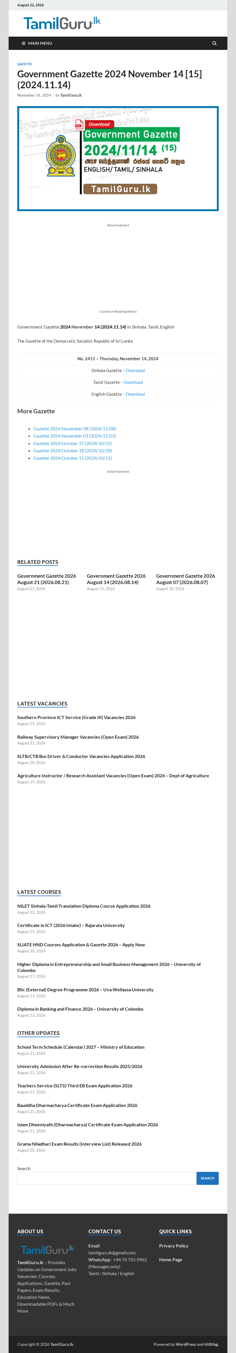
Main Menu (40, 43)
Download (135, 370)
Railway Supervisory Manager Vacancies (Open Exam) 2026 (78, 737)
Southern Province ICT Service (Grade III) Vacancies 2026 (76, 717)
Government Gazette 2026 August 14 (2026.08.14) (116, 579)
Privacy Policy (174, 1245)
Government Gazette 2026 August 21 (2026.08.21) (46, 579)
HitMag (211, 1344)
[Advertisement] (118, 268)
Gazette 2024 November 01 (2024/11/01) (74, 435)
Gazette (24, 64)
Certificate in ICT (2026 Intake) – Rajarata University (71, 925)
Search (24, 1168)
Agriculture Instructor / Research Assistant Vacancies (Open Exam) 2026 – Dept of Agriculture (113, 775)
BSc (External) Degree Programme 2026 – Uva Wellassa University (85, 989)
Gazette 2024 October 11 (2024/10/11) (72, 458)
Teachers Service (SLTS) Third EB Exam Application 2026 (74, 1085)
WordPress (186, 1344)
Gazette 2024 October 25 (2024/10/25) (72, 443)
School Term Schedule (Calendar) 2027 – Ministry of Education (80, 1047)
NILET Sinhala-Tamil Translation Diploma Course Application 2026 (84, 906)
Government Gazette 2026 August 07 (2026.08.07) (185, 579)
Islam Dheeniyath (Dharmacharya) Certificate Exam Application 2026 (87, 1124)
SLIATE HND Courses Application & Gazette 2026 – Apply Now (81, 944)
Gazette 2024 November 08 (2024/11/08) (74, 428)
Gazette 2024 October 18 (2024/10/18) (72, 450)
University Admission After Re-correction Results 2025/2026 (79, 1066)
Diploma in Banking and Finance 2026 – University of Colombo (80, 1009)
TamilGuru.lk (71, 95)
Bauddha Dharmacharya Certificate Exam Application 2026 (77, 1105)
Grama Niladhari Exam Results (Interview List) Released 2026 (79, 1143)
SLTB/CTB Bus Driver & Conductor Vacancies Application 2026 (81, 756)
